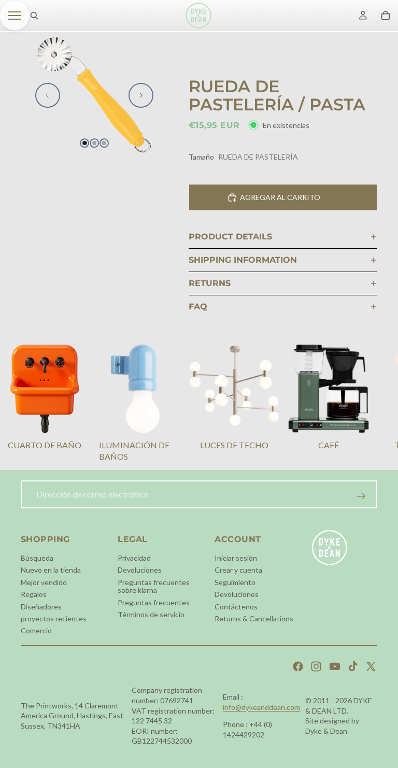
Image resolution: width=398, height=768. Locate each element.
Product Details (230, 236)
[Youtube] (335, 666)
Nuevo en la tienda (51, 569)
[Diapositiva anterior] (47, 95)
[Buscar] (34, 15)
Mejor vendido (44, 581)
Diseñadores (41, 606)
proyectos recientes (54, 618)
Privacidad (134, 557)
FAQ (198, 306)
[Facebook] (298, 666)
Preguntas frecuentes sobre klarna (154, 585)
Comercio (36, 630)
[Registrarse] (361, 496)
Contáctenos (236, 606)
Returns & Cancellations (254, 618)
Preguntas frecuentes (154, 602)
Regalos (34, 594)
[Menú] (14, 15)
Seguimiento (235, 581)
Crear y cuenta (238, 569)
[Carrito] (385, 15)
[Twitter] (371, 666)
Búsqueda (37, 557)
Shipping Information (243, 260)
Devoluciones (140, 569)
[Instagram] (316, 666)
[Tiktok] (353, 666)
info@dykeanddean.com (261, 707)
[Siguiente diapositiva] (141, 95)
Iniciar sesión (236, 557)
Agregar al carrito (280, 197)
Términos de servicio (151, 614)
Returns (210, 283)
